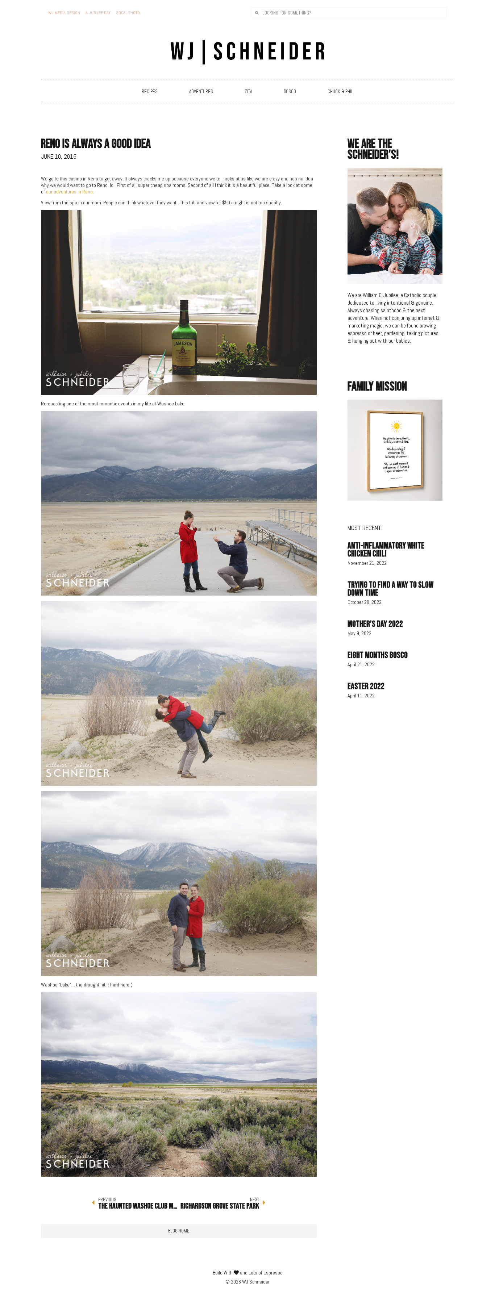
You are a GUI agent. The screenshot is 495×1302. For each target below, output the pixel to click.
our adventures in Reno (69, 191)
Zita (248, 91)
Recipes (150, 91)
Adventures (201, 91)
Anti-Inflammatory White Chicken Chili (386, 550)
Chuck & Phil (340, 91)
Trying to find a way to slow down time (390, 589)
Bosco (290, 91)
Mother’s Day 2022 (375, 624)
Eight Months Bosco (378, 655)
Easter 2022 (366, 686)
